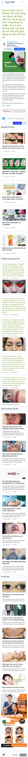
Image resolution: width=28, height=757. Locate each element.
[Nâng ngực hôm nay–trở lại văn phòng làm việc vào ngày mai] (14, 656)
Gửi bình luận (17, 123)
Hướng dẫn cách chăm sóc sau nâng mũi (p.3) (12, 537)
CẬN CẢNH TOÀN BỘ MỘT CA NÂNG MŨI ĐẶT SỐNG (12, 455)
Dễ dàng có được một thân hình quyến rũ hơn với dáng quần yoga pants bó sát (13, 619)
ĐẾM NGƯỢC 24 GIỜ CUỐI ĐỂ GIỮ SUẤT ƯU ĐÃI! (14, 249)
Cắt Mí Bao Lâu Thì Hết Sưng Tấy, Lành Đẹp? (13, 596)
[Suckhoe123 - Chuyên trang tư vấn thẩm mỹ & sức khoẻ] (9, 2)
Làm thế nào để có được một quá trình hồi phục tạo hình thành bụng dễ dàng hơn (13, 642)
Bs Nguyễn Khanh (12, 42)
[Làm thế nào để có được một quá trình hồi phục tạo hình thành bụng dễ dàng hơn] (14, 633)
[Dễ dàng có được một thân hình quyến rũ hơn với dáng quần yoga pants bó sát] (14, 610)
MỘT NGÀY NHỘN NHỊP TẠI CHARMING (11, 224)
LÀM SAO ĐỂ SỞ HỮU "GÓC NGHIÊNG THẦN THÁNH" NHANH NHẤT (13, 428)
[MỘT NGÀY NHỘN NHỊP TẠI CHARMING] (14, 215)
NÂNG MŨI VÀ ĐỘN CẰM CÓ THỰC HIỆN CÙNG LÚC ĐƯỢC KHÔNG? (12, 198)
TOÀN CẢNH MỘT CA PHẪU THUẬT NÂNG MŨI (11, 510)
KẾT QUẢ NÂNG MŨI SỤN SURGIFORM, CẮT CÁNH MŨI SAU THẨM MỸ (13, 482)
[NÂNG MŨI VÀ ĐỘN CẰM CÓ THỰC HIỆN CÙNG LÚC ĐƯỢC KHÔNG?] (14, 189)
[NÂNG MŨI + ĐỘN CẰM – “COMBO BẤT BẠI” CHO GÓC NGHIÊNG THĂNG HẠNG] (14, 164)
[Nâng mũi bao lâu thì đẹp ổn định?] (14, 679)
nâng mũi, (4, 77)
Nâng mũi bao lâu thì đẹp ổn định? (13, 687)
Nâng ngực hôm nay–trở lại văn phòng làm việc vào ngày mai (12, 665)
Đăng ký (23, 755)
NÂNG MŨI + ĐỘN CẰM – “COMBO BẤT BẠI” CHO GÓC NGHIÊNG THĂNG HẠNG (14, 173)
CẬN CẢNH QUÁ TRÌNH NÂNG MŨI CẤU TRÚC (14, 563)
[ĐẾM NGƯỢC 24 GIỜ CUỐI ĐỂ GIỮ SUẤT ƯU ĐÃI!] (14, 240)
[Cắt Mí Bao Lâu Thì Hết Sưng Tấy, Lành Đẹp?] (14, 587)
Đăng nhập (15, 755)
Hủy (24, 123)
